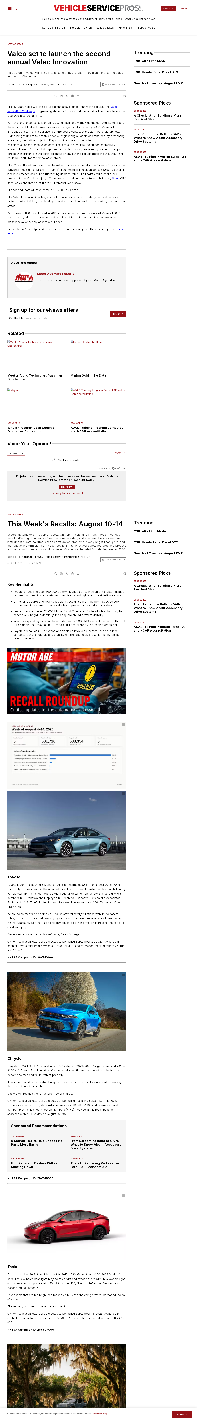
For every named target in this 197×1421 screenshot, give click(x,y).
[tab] (16, 453)
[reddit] (72, 95)
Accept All (182, 1414)
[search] (15, 8)
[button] (9, 8)
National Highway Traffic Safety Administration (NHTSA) (56, 556)
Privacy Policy (100, 1414)
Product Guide (146, 28)
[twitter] (66, 95)
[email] (78, 95)
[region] (66, 460)
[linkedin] (61, 95)
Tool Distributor (81, 28)
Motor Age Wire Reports (22, 84)
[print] (124, 95)
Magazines (125, 28)
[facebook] (55, 95)
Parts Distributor (53, 28)
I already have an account (67, 493)
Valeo (115, 178)
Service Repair (105, 28)
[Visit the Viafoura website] (118, 468)
